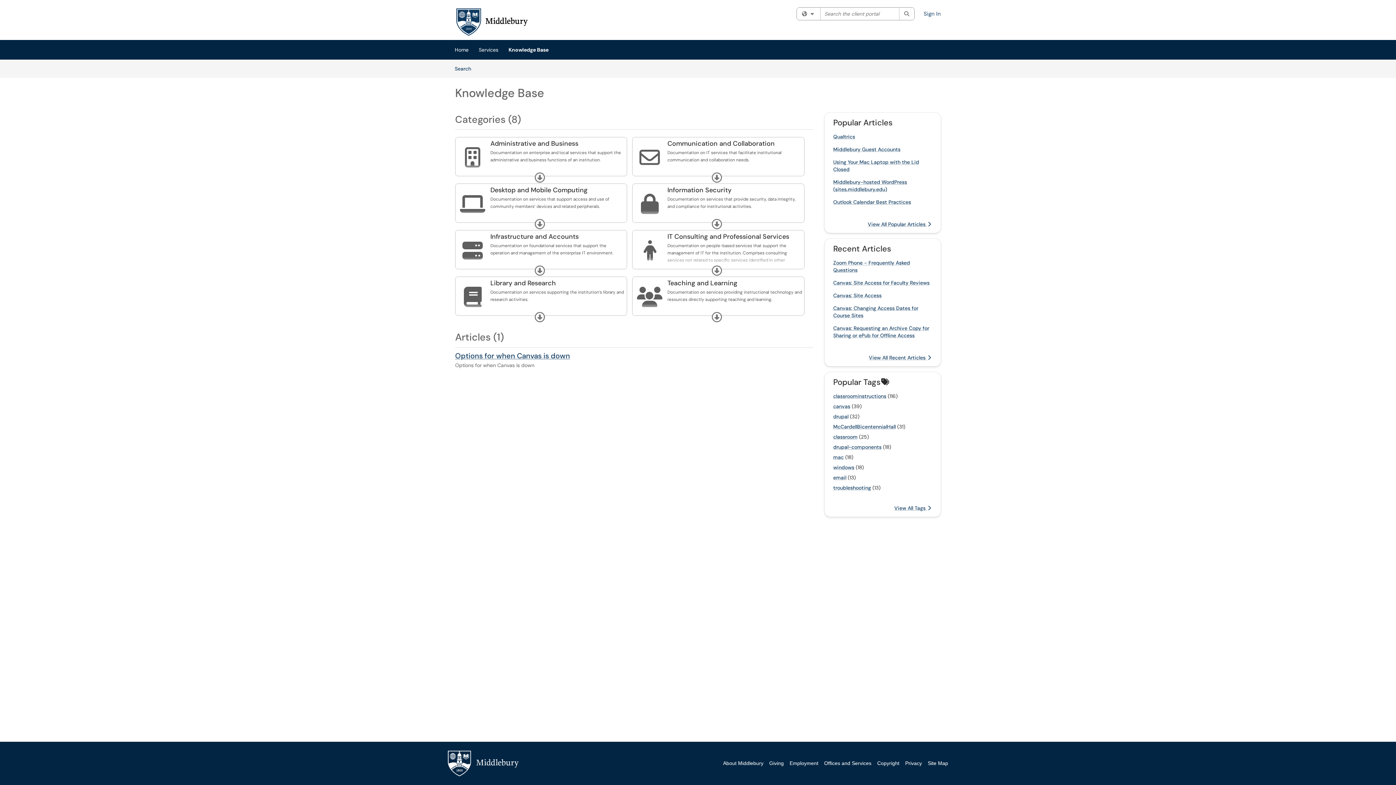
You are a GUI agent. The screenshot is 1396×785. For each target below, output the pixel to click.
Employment (804, 763)
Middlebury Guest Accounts (866, 149)
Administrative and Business (534, 143)
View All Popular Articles (897, 224)
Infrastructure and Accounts (534, 236)
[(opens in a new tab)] (491, 21)
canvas (841, 406)
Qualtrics (844, 136)
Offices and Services (847, 763)
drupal (841, 416)
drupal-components (857, 447)
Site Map (938, 763)
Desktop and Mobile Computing (538, 190)
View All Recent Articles (898, 357)
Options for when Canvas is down (512, 356)
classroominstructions (859, 396)
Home (462, 50)
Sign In (932, 13)
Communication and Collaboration (721, 143)
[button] (539, 177)
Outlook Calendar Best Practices (872, 202)
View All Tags (910, 508)
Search (465, 68)
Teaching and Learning (702, 283)
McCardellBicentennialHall (864, 426)
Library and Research (523, 283)
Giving (776, 763)
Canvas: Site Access (857, 295)
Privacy (913, 763)
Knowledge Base (529, 50)
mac (838, 457)
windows (843, 467)
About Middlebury (743, 763)
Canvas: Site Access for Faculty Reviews (881, 282)
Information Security (699, 190)
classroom (845, 437)
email (839, 477)
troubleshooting (852, 487)
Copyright (888, 763)
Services (488, 50)
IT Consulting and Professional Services (728, 236)
